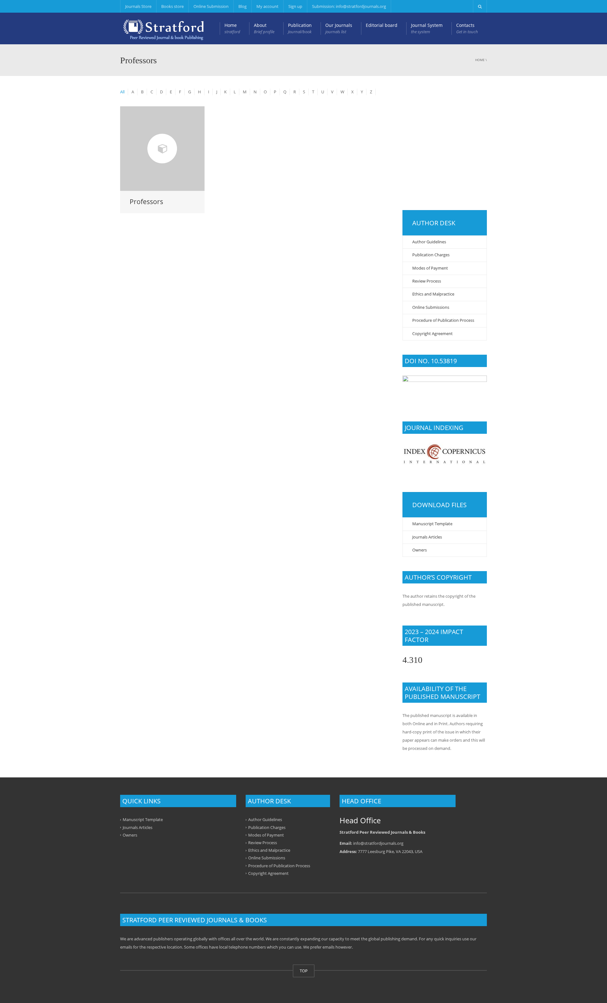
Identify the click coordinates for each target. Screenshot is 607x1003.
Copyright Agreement (432, 333)
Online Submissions (430, 307)
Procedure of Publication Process (443, 320)
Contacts (467, 28)
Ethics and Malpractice (433, 294)
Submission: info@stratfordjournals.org (349, 6)
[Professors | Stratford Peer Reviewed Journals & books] (163, 28)
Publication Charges (431, 255)
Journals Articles (427, 537)
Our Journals (338, 28)
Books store (172, 6)
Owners (419, 550)
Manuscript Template (432, 523)
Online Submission (211, 6)
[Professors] (162, 148)
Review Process (426, 281)
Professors (146, 201)
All (122, 92)
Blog (242, 6)
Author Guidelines (429, 242)
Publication (300, 28)
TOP (304, 971)
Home (232, 28)
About (264, 28)
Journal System (427, 28)
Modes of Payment (430, 268)
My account (267, 6)
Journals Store (138, 6)
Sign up (295, 6)
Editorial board (381, 25)
